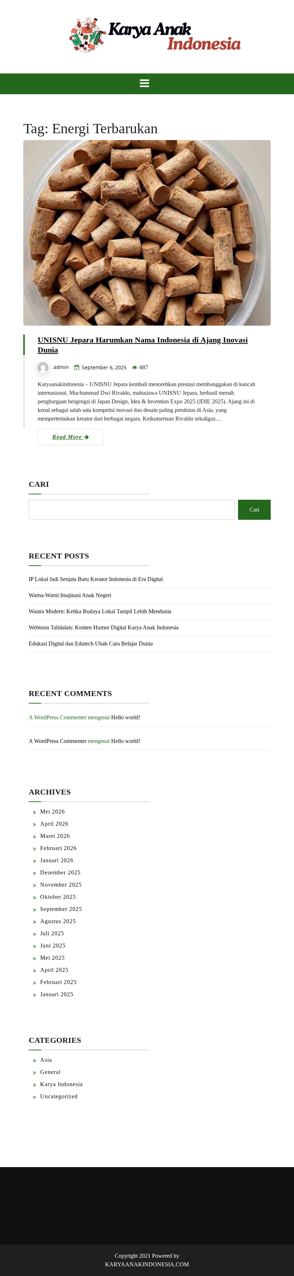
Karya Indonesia (61, 1084)
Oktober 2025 (58, 897)
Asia (46, 1060)
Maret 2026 (55, 836)
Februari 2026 (58, 848)
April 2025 (54, 970)
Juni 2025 (53, 945)
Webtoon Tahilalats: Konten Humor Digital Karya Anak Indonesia (104, 627)
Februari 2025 (58, 982)
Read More (68, 437)
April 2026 (54, 824)
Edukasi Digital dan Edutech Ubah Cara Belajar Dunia (91, 644)
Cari (39, 484)
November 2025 (61, 885)
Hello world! (125, 717)
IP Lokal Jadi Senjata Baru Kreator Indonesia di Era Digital (96, 579)
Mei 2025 (52, 958)
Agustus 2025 (58, 921)
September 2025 (61, 909)
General (50, 1072)
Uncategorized (59, 1096)
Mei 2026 (52, 812)
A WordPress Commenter (57, 741)
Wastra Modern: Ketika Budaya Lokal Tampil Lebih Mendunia (100, 611)
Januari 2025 (57, 994)
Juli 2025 (52, 933)
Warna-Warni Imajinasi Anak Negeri (70, 595)
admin (61, 367)
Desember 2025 (60, 872)
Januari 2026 (57, 860)
